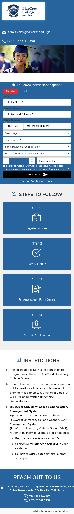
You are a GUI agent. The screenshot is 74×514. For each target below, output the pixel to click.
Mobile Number (12, 120)
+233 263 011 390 (39, 495)
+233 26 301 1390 (39, 500)
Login (25, 91)
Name (7, 96)
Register (10, 91)
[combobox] (37, 133)
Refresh (32, 160)
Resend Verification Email (37, 181)
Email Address (12, 108)
